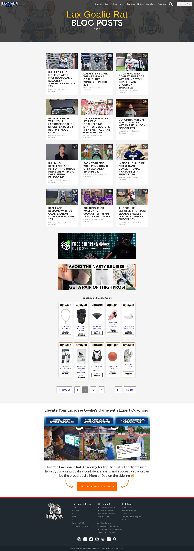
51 (118, 389)
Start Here (98, 4)
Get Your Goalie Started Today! (97, 486)
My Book (140, 4)
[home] (9, 4)
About (122, 4)
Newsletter (162, 4)
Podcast (114, 4)
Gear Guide (131, 4)
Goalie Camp (150, 4)
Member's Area (185, 4)
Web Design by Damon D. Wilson (113, 548)
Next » (130, 389)
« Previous (64, 389)
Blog (106, 4)
